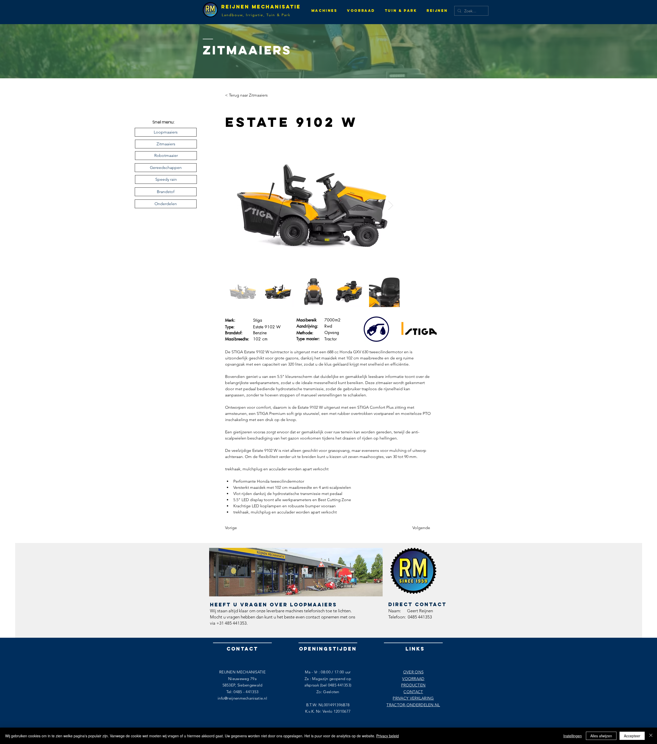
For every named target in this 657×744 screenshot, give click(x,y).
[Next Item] (391, 205)
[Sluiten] (651, 736)
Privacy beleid (387, 735)
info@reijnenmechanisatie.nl (242, 698)
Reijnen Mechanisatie (261, 7)
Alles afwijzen (601, 735)
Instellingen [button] (572, 735)
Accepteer (632, 735)
